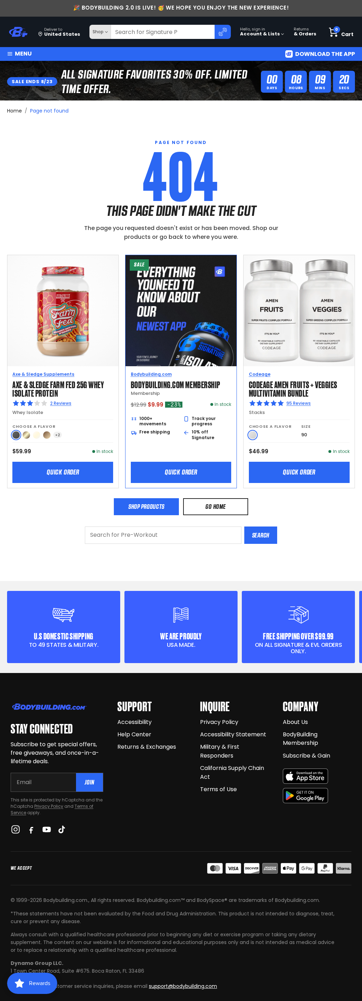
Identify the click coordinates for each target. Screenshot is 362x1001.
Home (14, 111)
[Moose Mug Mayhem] (47, 435)
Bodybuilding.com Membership (175, 384)
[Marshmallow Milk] (36, 435)
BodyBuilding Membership (300, 738)
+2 (57, 435)
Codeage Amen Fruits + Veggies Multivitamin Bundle (293, 388)
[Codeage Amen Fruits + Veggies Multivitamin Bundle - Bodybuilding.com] (299, 310)
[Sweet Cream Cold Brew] (26, 435)
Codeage (259, 374)
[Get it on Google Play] (305, 795)
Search (260, 535)
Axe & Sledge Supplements (43, 374)
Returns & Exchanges (146, 747)
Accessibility (134, 722)
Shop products (146, 506)
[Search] (223, 32)
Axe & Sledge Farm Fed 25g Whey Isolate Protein (58, 388)
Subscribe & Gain (306, 756)
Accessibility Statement (233, 734)
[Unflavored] (252, 435)
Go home (215, 506)
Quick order (63, 472)
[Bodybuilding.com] (18, 32)
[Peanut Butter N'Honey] (16, 435)
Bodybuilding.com (151, 374)
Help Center (134, 734)
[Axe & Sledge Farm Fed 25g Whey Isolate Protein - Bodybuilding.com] (62, 310)
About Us (295, 722)
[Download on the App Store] (305, 776)
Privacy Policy (48, 806)
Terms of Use (218, 789)
